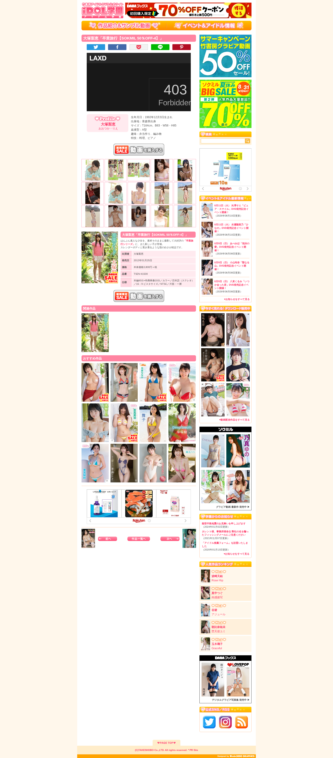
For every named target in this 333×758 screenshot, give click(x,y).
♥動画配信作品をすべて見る (234, 419)
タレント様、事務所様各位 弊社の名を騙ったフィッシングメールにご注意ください (225, 535)
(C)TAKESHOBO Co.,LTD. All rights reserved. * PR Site (166, 750)
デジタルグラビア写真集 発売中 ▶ (231, 699)
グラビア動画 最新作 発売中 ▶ (233, 506)
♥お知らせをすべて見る (237, 299)
